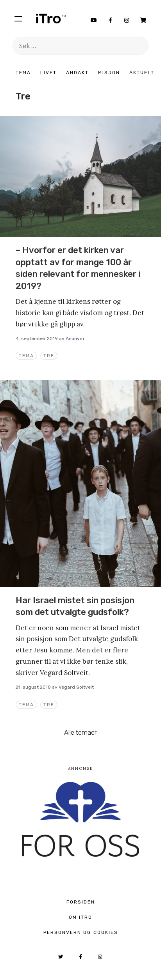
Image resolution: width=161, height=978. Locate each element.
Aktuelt (141, 72)
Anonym (75, 338)
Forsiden (80, 902)
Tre (48, 355)
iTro (51, 18)
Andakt (77, 72)
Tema (23, 72)
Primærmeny (18, 18)
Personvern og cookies (80, 932)
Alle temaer (80, 732)
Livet (48, 72)
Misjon (109, 72)
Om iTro (80, 917)
